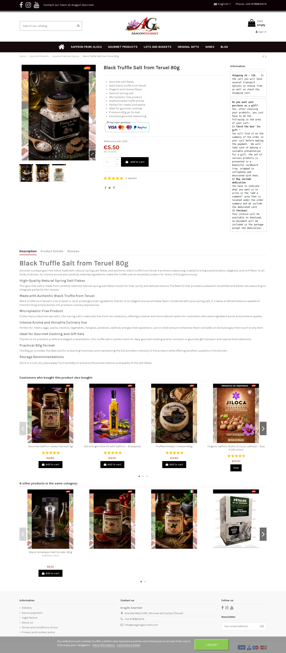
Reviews (73, 251)
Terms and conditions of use (39, 627)
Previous (22, 428)
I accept (211, 645)
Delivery (27, 607)
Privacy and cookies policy (38, 632)
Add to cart (138, 162)
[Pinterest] (114, 188)
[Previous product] (263, 56)
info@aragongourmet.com (141, 625)
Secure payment (32, 612)
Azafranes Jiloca (50, 555)
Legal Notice (29, 617)
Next (263, 428)
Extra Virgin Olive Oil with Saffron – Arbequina (112, 446)
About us (27, 622)
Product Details (52, 251)
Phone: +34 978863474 (251, 4)
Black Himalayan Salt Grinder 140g (50, 552)
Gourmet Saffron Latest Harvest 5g (50, 446)
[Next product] (266, 56)
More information (104, 645)
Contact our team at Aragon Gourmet (69, 5)
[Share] (105, 188)
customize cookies (128, 645)
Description (28, 251)
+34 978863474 (134, 619)
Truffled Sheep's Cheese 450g (174, 446)
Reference (110, 141)
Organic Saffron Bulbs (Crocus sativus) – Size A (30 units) (236, 448)
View (236, 467)
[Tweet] (109, 188)
